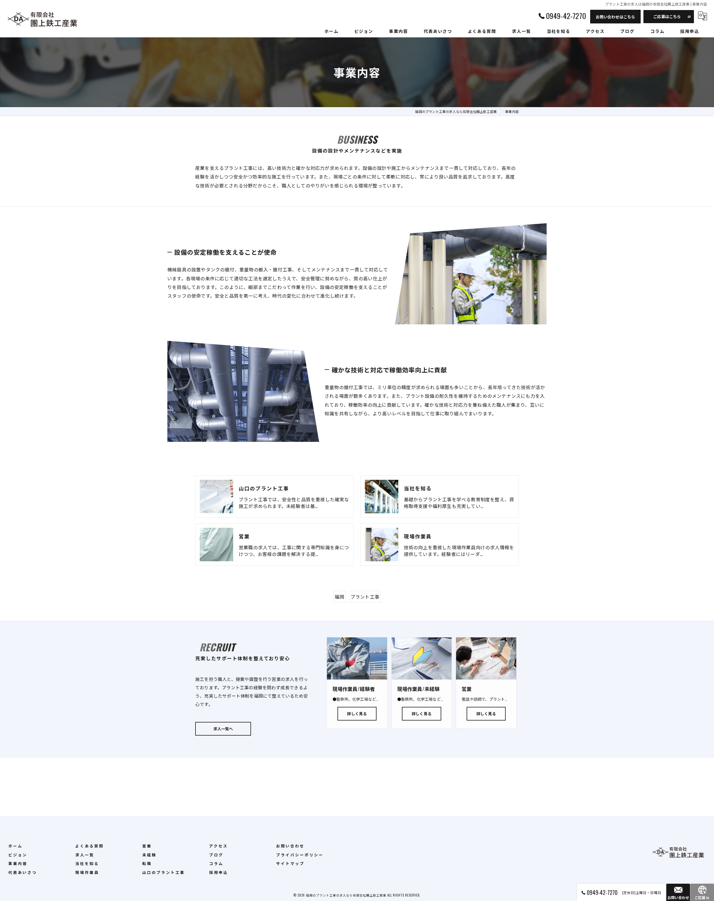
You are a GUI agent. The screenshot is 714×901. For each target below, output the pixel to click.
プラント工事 (365, 596)
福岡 (339, 596)
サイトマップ (290, 863)
